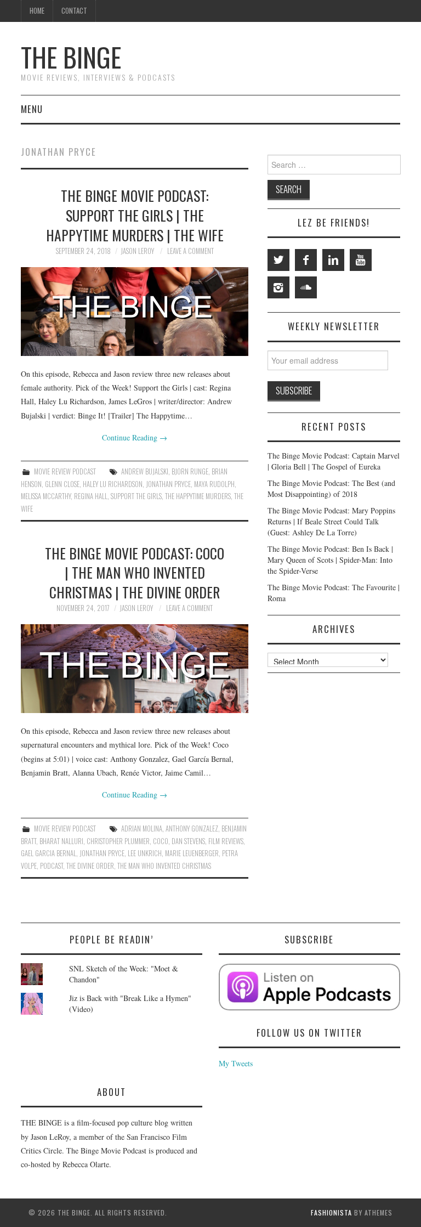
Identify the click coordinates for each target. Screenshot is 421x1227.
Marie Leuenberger (192, 853)
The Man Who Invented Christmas (164, 866)
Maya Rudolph (214, 484)
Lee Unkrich (145, 853)
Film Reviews (225, 841)
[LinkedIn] (333, 260)
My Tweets (236, 1063)
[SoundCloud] (306, 287)
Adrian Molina (141, 828)
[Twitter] (278, 260)
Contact (74, 10)
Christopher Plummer (118, 841)
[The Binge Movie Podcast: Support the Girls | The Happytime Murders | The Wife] (134, 311)
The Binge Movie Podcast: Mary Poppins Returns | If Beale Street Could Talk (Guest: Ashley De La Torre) (331, 521)
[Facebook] (306, 260)
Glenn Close (62, 484)
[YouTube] (361, 260)
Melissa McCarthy (46, 496)
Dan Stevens (188, 841)
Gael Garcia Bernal (48, 853)
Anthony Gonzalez (192, 828)
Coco (160, 841)
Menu (32, 109)
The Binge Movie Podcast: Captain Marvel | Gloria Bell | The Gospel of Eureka (334, 461)
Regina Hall (90, 496)
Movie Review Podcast (65, 471)
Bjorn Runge (190, 471)
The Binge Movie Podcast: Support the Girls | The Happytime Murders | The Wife (135, 215)
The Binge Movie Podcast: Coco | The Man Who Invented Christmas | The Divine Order (134, 572)
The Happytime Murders (198, 496)
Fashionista (331, 1212)
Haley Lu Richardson (113, 484)
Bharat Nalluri (61, 841)
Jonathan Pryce (168, 484)
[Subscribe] (309, 987)
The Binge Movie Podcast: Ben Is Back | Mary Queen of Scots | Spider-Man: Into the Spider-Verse (330, 560)
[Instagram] (278, 287)
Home (37, 10)
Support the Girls (136, 496)
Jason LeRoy (137, 251)
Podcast (51, 866)
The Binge (71, 56)
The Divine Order (90, 866)
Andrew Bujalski (144, 471)
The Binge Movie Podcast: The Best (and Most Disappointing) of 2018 (331, 488)
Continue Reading (134, 437)
